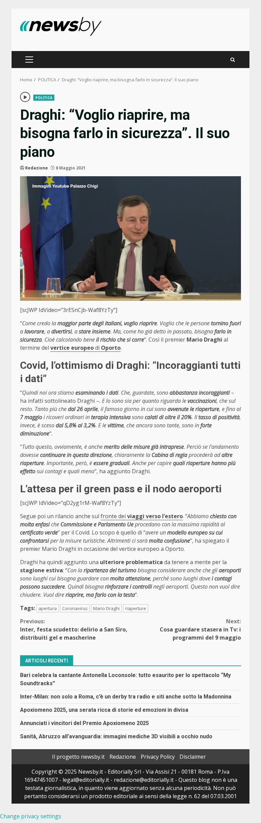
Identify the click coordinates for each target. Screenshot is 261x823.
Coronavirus (75, 608)
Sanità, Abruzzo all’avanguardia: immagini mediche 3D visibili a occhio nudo (116, 736)
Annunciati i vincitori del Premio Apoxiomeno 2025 (84, 723)
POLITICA (43, 97)
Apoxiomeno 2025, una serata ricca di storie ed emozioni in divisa (104, 710)
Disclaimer (192, 756)
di (85, 347)
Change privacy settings (30, 816)
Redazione (36, 168)
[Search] (232, 59)
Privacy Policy (158, 756)
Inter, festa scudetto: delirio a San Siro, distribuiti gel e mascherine (73, 629)
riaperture (135, 608)
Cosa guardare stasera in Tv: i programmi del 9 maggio (200, 629)
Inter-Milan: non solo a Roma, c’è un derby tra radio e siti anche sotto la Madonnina (125, 696)
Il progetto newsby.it (78, 756)
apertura (47, 608)
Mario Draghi (106, 608)
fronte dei (142, 516)
